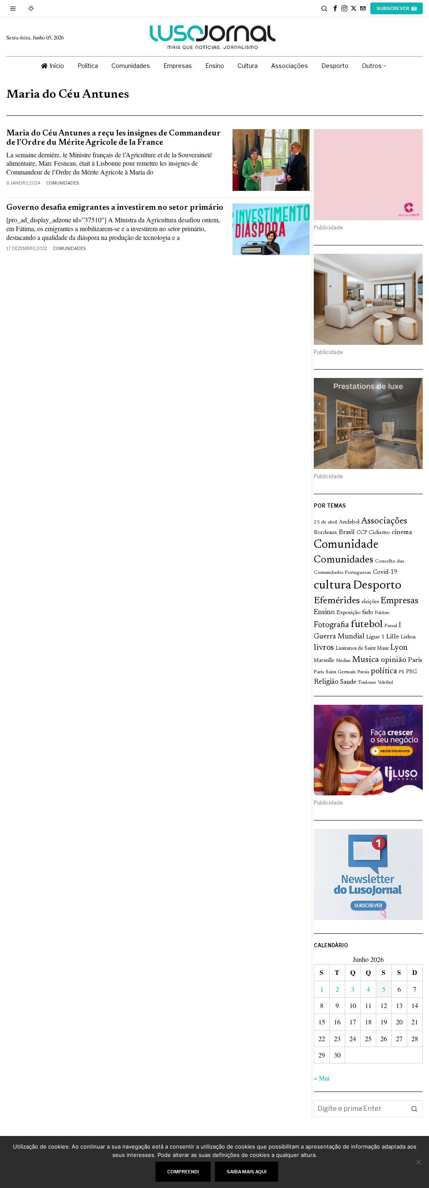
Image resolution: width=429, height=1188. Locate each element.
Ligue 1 (375, 637)
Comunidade (346, 545)
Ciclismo (379, 533)
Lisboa (408, 637)
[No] (418, 1162)
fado (367, 613)
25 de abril (325, 522)
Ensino (324, 612)
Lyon (399, 648)
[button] (414, 1108)
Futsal (390, 625)
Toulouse (367, 682)
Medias (343, 661)
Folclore (382, 613)
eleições (370, 601)
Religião (326, 682)
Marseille (324, 660)
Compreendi (183, 1172)
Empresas (399, 601)
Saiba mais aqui (246, 1172)
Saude (348, 682)
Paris (415, 660)
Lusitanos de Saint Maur (362, 648)
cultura (332, 585)
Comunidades (62, 182)
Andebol (349, 522)
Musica (365, 660)
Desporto (377, 586)
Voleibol (385, 682)
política (384, 671)
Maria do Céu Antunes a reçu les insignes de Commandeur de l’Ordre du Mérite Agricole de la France (113, 138)
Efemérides (337, 601)
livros (324, 648)
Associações (384, 521)
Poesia (363, 672)
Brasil (347, 532)
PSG (411, 672)
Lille (392, 637)
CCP (362, 532)
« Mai (321, 1077)
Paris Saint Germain (335, 672)
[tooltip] (335, 8)
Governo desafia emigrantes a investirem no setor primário (114, 208)
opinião (393, 660)
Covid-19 (385, 572)
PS (401, 672)
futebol (366, 625)
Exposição (348, 612)
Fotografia (331, 625)
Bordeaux (325, 532)
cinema (402, 532)
